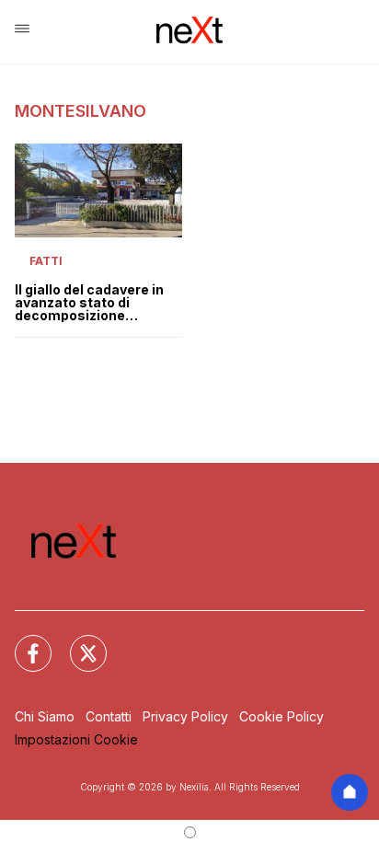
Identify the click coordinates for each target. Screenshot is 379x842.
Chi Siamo (45, 716)
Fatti (46, 261)
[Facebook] (22, 642)
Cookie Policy (281, 716)
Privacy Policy (185, 716)
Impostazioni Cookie (76, 739)
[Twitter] (77, 642)
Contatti (109, 716)
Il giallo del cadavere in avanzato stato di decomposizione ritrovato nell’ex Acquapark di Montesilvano (89, 302)
